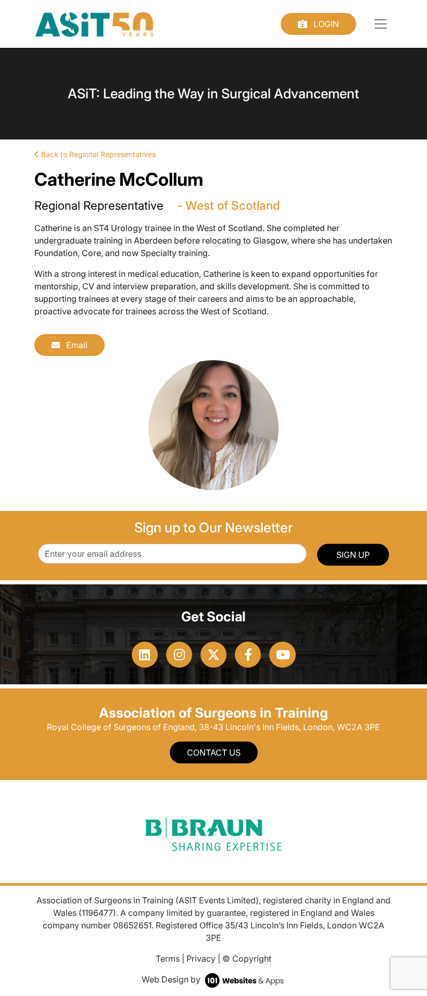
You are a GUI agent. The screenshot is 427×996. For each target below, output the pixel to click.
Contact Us (214, 752)
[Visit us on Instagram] (179, 655)
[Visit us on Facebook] (248, 655)
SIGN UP (353, 555)
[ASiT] (94, 22)
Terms (168, 958)
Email (75, 345)
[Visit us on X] (213, 655)
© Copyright (246, 958)
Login (325, 24)
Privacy (201, 958)
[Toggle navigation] (381, 24)
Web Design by (172, 979)
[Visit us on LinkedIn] (145, 655)
